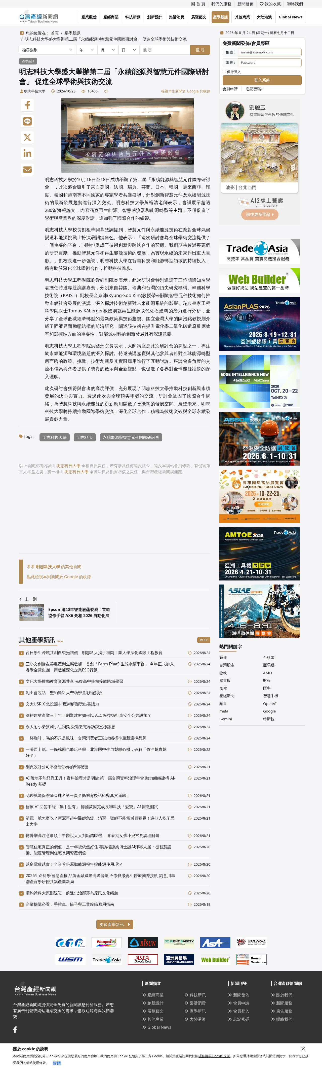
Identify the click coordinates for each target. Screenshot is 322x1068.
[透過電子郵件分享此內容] (27, 170)
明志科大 (85, 437)
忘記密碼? (254, 88)
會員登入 (241, 1011)
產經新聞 (226, 695)
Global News (290, 16)
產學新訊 (220, 16)
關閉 (57, 1063)
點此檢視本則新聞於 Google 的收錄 (59, 576)
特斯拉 (268, 718)
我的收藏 (272, 4)
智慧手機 (270, 695)
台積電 (268, 657)
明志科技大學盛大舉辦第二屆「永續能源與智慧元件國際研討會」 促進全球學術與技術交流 (106, 39)
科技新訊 (132, 16)
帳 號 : (230, 52)
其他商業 (242, 16)
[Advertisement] (114, 518)
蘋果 (223, 703)
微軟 (223, 672)
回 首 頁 (198, 4)
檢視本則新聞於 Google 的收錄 (185, 91)
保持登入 (233, 71)
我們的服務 (221, 4)
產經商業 (110, 16)
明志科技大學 (34, 91)
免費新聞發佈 (236, 43)
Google (269, 711)
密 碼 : (230, 62)
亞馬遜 (268, 664)
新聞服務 (284, 1003)
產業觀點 (89, 16)
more (203, 640)
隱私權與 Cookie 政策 (214, 1056)
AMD (267, 672)
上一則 (31, 599)
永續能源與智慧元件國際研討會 (131, 437)
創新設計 (154, 16)
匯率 (267, 688)
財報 (267, 680)
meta (223, 711)
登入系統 (262, 80)
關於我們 (284, 995)
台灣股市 (226, 664)
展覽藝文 (198, 16)
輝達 (223, 657)
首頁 (55, 33)
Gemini (225, 718)
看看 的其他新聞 (54, 566)
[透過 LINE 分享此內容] (27, 121)
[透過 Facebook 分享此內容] (27, 105)
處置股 (225, 680)
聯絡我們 (295, 4)
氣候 (223, 688)
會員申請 (230, 88)
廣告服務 (284, 1011)
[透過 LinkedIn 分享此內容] (27, 153)
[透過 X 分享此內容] (27, 137)
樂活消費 (176, 16)
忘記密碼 (241, 1019)
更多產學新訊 (112, 924)
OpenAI (269, 703)
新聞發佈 (245, 4)
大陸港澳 (264, 16)
